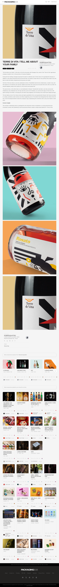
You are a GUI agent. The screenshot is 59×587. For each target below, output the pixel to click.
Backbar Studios (21, 413)
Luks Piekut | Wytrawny (48, 413)
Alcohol (4, 68)
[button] (46, 2)
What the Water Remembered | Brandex (21, 551)
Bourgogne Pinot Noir (49, 476)
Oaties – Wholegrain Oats (22, 499)
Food (18, 432)
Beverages (46, 431)
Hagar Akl (48, 506)
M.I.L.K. (6, 506)
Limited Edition (6, 528)
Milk (51, 431)
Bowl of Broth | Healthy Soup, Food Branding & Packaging (22, 429)
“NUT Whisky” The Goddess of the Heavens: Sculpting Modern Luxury (8, 404)
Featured (29, 573)
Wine (13, 68)
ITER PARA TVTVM (21, 370)
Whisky (7, 408)
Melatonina (34, 549)
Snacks (48, 552)
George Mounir (7, 413)
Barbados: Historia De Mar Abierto (36, 403)
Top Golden (6, 549)
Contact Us (11, 573)
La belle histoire (21, 451)
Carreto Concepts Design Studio (35, 413)
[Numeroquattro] (41, 67)
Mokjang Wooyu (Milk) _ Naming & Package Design (49, 428)
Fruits (46, 499)
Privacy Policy (41, 573)
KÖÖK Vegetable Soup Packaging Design (7, 453)
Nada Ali (20, 506)
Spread (39, 431)
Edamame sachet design (49, 550)
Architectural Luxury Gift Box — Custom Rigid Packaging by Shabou (8, 523)
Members (48, 573)
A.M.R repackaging (49, 498)
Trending (18, 573)
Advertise (35, 573)
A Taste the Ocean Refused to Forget (8, 476)
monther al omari (7, 484)
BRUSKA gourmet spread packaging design (36, 428)
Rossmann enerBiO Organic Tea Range (8, 499)
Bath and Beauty (33, 453)
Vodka (38, 405)
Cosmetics (38, 453)
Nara (32, 451)
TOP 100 (23, 573)
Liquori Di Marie (21, 402)
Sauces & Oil (35, 431)
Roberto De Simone (8, 461)
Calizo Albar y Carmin (21, 476)
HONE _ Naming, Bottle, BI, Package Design (36, 476)
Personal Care (33, 552)
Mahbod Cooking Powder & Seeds (21, 521)
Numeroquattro (45, 62)
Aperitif (21, 404)
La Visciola (6, 370)
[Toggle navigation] (3, 2)
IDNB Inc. (34, 484)
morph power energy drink (34, 521)
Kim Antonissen (35, 461)
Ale (32, 370)
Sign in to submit (45, 564)
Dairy (49, 431)
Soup (20, 432)
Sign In (49, 1)
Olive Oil (5, 551)
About (6, 573)
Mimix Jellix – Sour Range (36, 499)
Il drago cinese (49, 370)
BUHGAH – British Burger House (7, 428)
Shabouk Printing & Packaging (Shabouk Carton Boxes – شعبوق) (8, 535)
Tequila (35, 405)
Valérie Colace (21, 461)
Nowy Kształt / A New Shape (50, 403)
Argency (20, 484)
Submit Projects (54, 1)
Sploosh (47, 520)
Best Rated (9, 68)
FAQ (53, 573)
